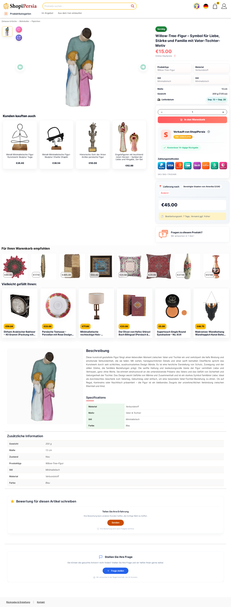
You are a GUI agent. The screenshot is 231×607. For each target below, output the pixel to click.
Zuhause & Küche (9, 21)
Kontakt (41, 602)
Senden (115, 522)
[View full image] (81, 67)
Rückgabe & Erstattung (18, 602)
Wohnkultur (24, 21)
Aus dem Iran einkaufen (70, 13)
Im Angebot (47, 13)
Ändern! (165, 193)
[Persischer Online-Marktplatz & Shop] (22, 6)
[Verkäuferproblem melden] (209, 132)
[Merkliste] (19, 29)
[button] (224, 6)
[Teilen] (19, 38)
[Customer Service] (197, 6)
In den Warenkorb (194, 119)
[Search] (132, 6)
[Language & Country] (206, 6)
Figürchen (36, 21)
